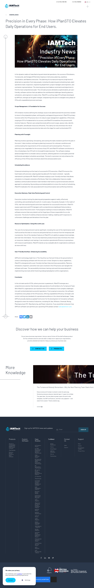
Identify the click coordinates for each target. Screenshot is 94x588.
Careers (80, 445)
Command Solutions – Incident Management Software (38, 483)
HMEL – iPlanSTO (37, 500)
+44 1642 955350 (76, 2)
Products (12, 439)
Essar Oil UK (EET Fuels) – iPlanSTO (38, 496)
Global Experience (53, 444)
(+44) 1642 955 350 (61, 2)
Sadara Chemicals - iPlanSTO (37, 523)
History (52, 447)
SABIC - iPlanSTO (37, 519)
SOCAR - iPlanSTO (37, 530)
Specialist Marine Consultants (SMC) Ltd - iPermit (37, 534)
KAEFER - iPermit (37, 510)
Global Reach (53, 449)
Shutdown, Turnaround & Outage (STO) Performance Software (12, 446)
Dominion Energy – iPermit (37, 492)
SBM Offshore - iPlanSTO (38, 527)
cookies (19, 574)
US (89, 2)
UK (87, 2)
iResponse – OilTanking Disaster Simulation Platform (37, 505)
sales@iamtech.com (65, 306)
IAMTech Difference (52, 451)
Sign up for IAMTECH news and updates (38, 428)
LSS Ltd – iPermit (37, 516)
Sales (65, 445)
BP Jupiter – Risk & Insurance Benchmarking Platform (38, 472)
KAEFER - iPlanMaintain (38, 513)
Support (66, 447)
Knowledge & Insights (81, 448)
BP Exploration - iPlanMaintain (38, 467)
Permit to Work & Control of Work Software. (11, 454)
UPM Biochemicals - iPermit (38, 551)
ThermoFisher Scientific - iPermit (38, 540)
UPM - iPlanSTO (37, 548)
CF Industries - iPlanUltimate (38, 477)
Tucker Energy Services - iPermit (38, 544)
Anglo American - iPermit (37, 456)
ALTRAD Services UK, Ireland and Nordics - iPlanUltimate (38, 451)
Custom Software (25, 440)
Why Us (52, 454)
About (52, 439)
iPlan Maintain (12, 450)
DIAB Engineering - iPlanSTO (38, 488)
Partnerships (53, 456)
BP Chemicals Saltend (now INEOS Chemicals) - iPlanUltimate (38, 461)
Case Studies (37, 440)
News (79, 443)
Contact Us (67, 440)
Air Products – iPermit (38, 446)
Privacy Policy (81, 451)
